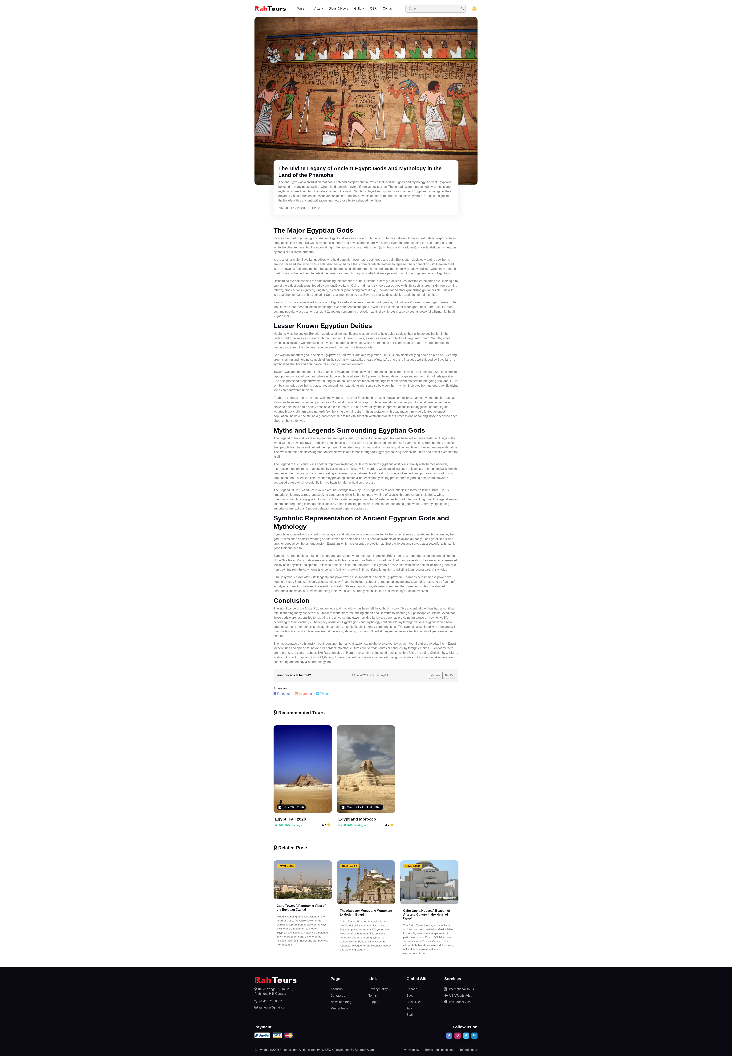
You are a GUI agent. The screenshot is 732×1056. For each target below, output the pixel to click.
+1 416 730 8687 (270, 1001)
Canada (411, 989)
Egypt (410, 995)
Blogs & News (338, 8)
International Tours (461, 989)
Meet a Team (339, 1008)
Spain (410, 1014)
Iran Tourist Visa (460, 1002)
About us (337, 989)
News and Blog (341, 1002)
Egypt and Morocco (357, 819)
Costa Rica (413, 1002)
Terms (372, 995)
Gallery (359, 8)
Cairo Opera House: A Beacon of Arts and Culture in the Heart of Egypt (426, 914)
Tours (300, 8)
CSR (373, 8)
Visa (317, 8)
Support (373, 1002)
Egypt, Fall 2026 (290, 819)
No (447, 675)
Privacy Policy (378, 989)
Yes (437, 675)
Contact (388, 8)
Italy (409, 1008)
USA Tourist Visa (460, 995)
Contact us (338, 995)
